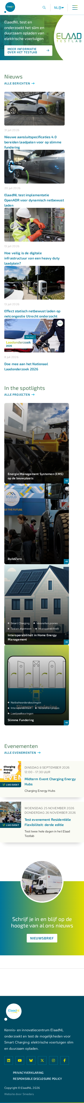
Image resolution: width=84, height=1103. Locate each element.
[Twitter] (42, 1060)
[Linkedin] (8, 1060)
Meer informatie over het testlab (22, 50)
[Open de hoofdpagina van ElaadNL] (9, 7)
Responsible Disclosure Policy (37, 1078)
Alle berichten (17, 83)
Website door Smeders (19, 1094)
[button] (44, 7)
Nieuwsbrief (42, 938)
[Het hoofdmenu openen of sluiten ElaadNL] (75, 7)
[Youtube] (20, 1060)
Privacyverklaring (28, 1072)
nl (56, 7)
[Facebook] (64, 1060)
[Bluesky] (31, 1060)
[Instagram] (53, 1060)
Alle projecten (17, 394)
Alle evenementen (20, 752)
